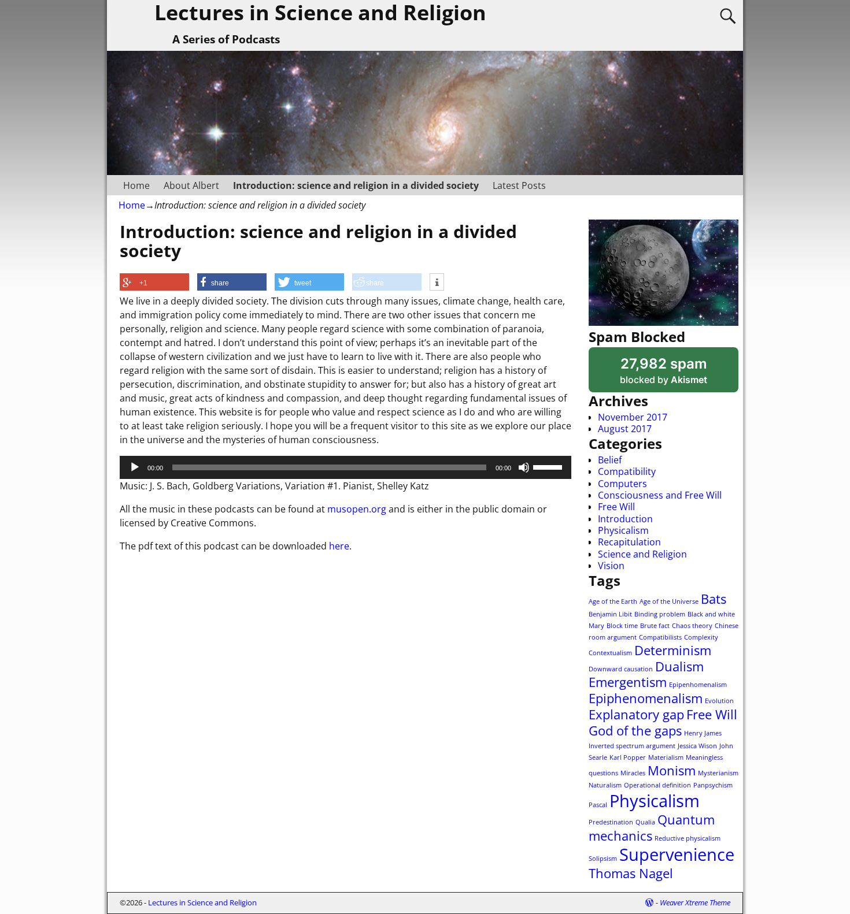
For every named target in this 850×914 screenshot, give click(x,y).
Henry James (703, 733)
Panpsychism (713, 785)
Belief (610, 460)
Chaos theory (692, 626)
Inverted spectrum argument (632, 746)
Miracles (632, 773)
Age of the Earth (613, 601)
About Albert (191, 185)
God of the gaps (635, 730)
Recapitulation (629, 542)
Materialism (665, 757)
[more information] (437, 282)
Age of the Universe (669, 601)
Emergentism (628, 682)
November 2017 (632, 417)
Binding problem (659, 614)
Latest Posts (519, 185)
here (339, 546)
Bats (713, 598)
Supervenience (676, 854)
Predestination (611, 822)
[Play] (135, 467)
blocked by (679, 373)
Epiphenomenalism (646, 698)
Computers (622, 483)
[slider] (549, 466)
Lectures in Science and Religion (202, 902)
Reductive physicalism (687, 838)
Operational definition (657, 785)
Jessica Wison (697, 746)
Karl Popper (627, 757)
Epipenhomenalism (698, 685)
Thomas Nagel (631, 873)
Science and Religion (642, 554)
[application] (345, 467)
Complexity (701, 637)
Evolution (719, 701)
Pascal (598, 805)
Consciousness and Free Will (660, 495)
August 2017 (625, 428)
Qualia (645, 822)
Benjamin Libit (610, 614)
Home (136, 185)
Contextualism (610, 653)
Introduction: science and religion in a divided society (356, 185)
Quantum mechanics (652, 827)
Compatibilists (660, 637)
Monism (672, 770)
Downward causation (621, 669)
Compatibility (627, 471)
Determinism (672, 650)
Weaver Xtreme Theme (695, 902)
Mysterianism (718, 773)
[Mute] (524, 467)
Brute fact (655, 626)
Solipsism (603, 858)
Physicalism (623, 530)
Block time (622, 626)
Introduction (625, 518)
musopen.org (356, 509)
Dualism (679, 666)
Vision (611, 565)
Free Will (616, 506)
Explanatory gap (636, 714)
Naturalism (605, 785)
